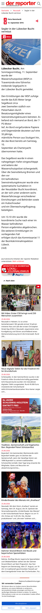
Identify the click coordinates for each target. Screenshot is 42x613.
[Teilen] (37, 21)
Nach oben (10, 281)
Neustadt (16, 10)
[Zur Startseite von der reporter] (21, 3)
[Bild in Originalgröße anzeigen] (21, 52)
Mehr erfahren (18, 261)
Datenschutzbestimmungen (29, 581)
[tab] (6, 37)
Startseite (5, 10)
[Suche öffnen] (39, 3)
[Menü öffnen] (3, 3)
